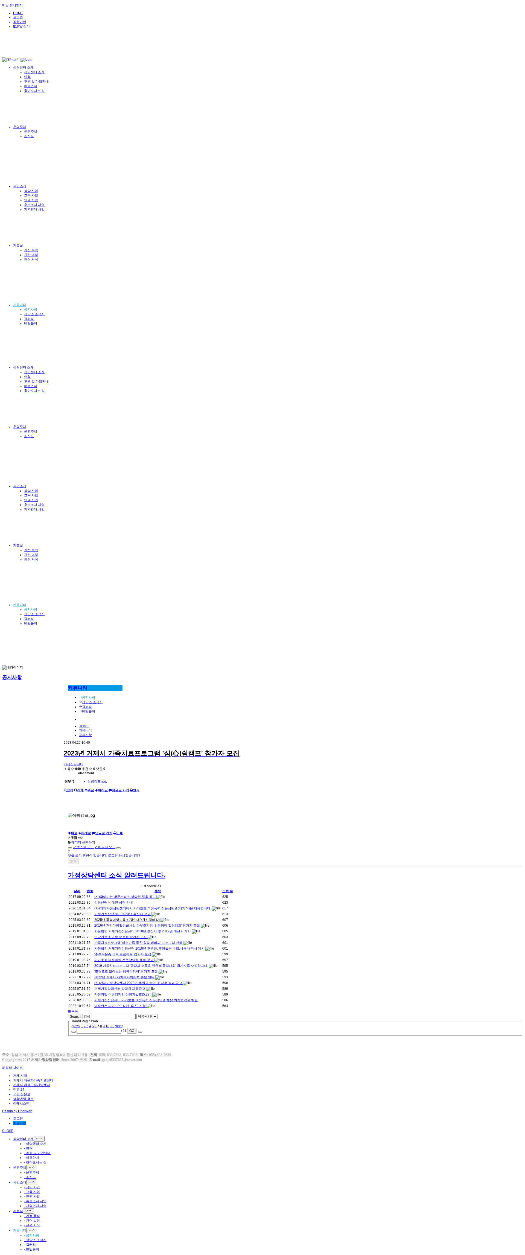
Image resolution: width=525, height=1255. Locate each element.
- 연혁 (28, 1148)
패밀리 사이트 (12, 1068)
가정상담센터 (73, 764)
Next (118, 1026)
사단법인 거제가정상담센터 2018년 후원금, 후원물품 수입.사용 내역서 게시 (149, 948)
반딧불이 (30, 323)
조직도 (29, 136)
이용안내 (30, 86)
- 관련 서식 (32, 1225)
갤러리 (29, 319)
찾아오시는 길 (34, 91)
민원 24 (18, 1089)
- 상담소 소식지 (35, 1240)
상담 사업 (31, 191)
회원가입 (19, 22)
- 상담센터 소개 (35, 1144)
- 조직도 (30, 1177)
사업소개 (19, 186)
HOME (18, 13)
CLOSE (7, 1131)
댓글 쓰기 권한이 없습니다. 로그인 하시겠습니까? (104, 855)
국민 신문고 (21, 1094)
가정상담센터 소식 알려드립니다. (116, 875)
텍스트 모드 (83, 847)
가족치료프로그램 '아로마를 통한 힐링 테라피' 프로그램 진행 (138, 943)
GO (131, 1031)
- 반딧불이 (31, 1249)
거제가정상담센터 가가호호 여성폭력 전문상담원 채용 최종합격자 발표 (146, 1000)
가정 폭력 (31, 250)
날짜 (77, 891)
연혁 (27, 77)
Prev (76, 1026)
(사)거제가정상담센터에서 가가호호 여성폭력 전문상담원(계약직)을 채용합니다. (153, 908)
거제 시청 (20, 1076)
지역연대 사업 (34, 209)
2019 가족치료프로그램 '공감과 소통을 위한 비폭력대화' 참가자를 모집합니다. (151, 966)
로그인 (18, 17)
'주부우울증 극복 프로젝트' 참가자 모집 (123, 954)
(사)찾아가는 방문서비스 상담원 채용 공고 (125, 897)
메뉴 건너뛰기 (12, 5)
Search (75, 1016)
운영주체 (19, 127)
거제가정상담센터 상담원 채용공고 (120, 989)
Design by (17, 1111)
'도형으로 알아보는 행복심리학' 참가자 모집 (126, 971)
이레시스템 (21, 1103)
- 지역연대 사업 (35, 1206)
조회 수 (227, 891)
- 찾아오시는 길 (35, 1162)
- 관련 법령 (32, 1220)
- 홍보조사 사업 (35, 1201)
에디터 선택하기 (83, 842)
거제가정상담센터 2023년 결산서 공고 (122, 914)
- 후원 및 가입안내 (37, 1153)
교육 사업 (31, 195)
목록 (74, 1011)
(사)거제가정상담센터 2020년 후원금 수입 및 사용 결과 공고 (138, 983)
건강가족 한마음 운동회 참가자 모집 (121, 937)
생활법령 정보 (23, 1099)
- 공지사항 (31, 1235)
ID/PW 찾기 (21, 26)
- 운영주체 (31, 1172)
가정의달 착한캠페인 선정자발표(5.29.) (123, 994)
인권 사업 (31, 200)
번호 (90, 891)
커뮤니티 (19, 305)
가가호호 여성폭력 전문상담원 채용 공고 (124, 960)
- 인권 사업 (32, 1196)
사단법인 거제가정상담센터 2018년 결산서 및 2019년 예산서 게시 (143, 931)
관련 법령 (31, 255)
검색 (87, 1016)
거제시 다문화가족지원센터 (33, 1080)
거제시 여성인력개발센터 (31, 1085)
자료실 (18, 245)
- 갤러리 (30, 1245)
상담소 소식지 (34, 314)
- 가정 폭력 (32, 1216)
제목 (157, 891)
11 (112, 1026)
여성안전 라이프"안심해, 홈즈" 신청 (120, 1006)
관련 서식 (31, 259)
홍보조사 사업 (34, 205)
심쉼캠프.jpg (97, 781)
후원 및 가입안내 (36, 81)
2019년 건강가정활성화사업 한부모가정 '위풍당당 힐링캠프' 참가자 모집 (147, 925)
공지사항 (30, 309)
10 (107, 1026)
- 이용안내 (31, 1158)
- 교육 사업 (32, 1192)
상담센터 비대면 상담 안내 (113, 902)
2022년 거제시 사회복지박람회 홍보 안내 (124, 977)
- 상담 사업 (32, 1187)
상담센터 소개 (23, 67)
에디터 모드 (105, 847)
